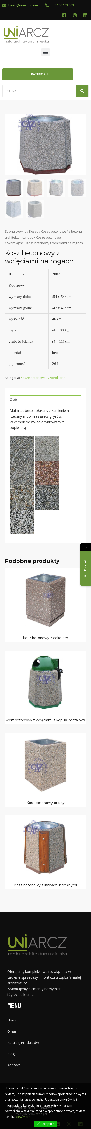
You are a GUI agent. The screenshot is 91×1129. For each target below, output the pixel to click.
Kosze (33, 231)
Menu (14, 1005)
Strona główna (15, 231)
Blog (11, 1053)
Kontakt (13, 1065)
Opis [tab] (13, 399)
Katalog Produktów (23, 1042)
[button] (45, 52)
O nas (12, 1031)
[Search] (82, 91)
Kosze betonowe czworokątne (43, 377)
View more (23, 1117)
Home (12, 1020)
